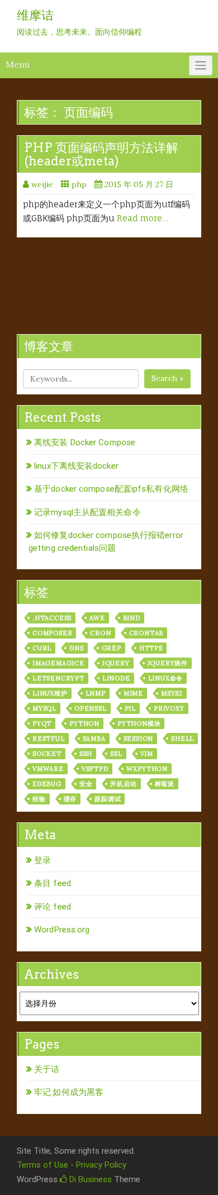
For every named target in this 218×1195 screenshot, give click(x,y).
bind (131, 618)
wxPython (147, 769)
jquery (116, 663)
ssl (116, 754)
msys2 (172, 693)
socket (46, 754)
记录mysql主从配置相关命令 (87, 512)
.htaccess (52, 618)
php (79, 184)
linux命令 (165, 678)
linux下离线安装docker (76, 466)
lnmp (96, 693)
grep (111, 648)
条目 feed (52, 883)
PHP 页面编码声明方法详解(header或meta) (101, 154)
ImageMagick (58, 663)
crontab (146, 633)
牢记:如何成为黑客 (68, 1092)
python (84, 723)
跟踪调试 (107, 799)
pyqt (41, 723)
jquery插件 (168, 663)
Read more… (142, 218)
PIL (130, 708)
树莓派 (164, 784)
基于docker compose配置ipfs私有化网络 (111, 489)
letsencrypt (58, 678)
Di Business (89, 1179)
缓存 (70, 799)
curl (41, 648)
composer (52, 633)
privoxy (169, 708)
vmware (48, 769)
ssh (85, 754)
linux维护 (50, 693)
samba (94, 738)
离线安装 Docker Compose (84, 442)
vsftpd (95, 769)
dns (76, 648)
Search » (167, 378)
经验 (39, 799)
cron (100, 633)
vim (146, 754)
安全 (86, 784)
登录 (42, 860)
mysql (44, 708)
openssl (90, 708)
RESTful (48, 738)
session (139, 738)
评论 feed (52, 907)
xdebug (46, 784)
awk (97, 618)
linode (116, 678)
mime (133, 693)
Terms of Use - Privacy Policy (71, 1165)
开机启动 (123, 784)
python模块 (138, 723)
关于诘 (46, 1069)
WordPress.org (61, 930)
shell (182, 738)
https (151, 648)
